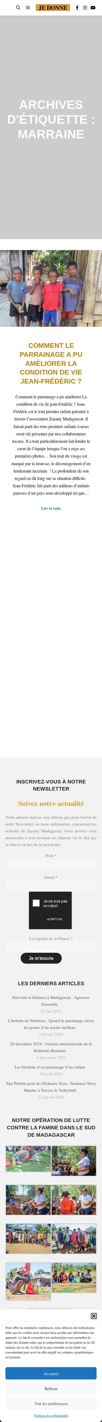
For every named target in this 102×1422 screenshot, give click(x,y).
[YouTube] (93, 7)
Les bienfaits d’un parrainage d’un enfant (50, 1067)
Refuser (51, 1388)
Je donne (53, 7)
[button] (94, 1316)
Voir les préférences (51, 1403)
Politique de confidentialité (51, 1415)
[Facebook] (77, 7)
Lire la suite (51, 508)
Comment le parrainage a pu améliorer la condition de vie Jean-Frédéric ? (51, 363)
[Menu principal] (28, 7)
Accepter (51, 1373)
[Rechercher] (18, 7)
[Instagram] (85, 7)
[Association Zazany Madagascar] (8, 7)
